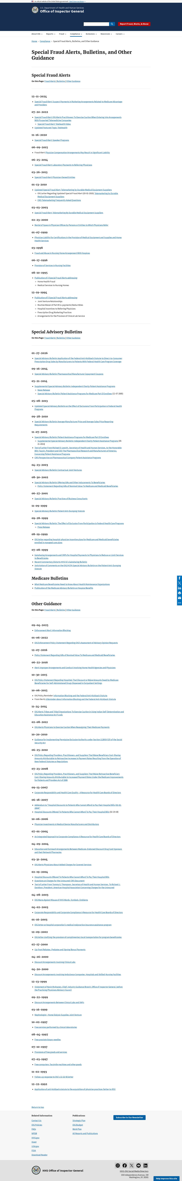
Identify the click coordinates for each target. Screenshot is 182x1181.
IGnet (34, 1142)
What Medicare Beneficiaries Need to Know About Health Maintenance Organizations (72, 584)
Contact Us (36, 1120)
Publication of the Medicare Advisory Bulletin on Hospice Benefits (64, 588)
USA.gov (35, 1146)
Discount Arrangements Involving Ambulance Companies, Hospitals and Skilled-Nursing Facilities (78, 974)
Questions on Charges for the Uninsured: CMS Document (59, 880)
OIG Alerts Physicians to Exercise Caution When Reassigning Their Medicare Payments (72, 727)
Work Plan (77, 1129)
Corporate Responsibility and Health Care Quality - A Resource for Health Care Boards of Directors (78, 792)
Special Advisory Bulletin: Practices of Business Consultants (61, 498)
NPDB (34, 1133)
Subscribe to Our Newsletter (129, 1117)
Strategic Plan (79, 1120)
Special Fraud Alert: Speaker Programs (52, 140)
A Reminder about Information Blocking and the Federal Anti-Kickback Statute (81, 699)
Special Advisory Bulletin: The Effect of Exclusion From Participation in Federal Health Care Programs (79, 523)
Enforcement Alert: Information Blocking (53, 630)
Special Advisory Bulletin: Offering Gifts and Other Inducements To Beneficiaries (70, 482)
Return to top (38, 1107)
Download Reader (39, 1155)
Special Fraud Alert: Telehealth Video (54, 124)
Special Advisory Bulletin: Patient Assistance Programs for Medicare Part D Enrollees (75, 393)
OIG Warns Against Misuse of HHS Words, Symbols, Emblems (61, 900)
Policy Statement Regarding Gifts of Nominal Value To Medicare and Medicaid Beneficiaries (78, 486)
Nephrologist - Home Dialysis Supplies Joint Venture (58, 1014)
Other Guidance (73, 81)
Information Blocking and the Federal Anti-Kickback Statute (80, 695)
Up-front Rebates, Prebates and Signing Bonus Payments (60, 949)
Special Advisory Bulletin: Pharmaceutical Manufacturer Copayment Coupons (69, 374)
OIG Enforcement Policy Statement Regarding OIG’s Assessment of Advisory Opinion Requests (76, 642)
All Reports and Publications (85, 1133)
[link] (179, 578)
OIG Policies (37, 1125)
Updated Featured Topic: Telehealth (51, 127)
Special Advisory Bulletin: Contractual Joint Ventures (58, 470)
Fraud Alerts (49, 81)
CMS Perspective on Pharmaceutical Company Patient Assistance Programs (68, 457)
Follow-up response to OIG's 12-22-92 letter (54, 1077)
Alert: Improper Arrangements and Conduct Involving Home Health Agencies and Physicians (75, 667)
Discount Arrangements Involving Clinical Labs (55, 962)
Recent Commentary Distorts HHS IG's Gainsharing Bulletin (61, 562)
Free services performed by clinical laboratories (56, 1027)
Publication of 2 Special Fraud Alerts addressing (56, 277)
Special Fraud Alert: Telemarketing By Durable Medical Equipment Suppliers (69, 212)
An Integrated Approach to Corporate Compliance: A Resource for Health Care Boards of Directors (77, 836)
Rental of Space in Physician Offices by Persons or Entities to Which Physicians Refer (71, 225)
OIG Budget (78, 1125)
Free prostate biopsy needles (48, 1039)
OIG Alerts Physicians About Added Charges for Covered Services (63, 864)
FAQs (34, 1129)
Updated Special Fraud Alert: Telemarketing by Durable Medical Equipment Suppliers (73, 189)
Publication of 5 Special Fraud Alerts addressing (56, 297)
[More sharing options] (179, 602)
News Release (44, 390)
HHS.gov (35, 1137)
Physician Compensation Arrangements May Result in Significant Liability (77, 152)
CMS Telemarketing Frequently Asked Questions (59, 200)
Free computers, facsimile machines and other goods (58, 1064)
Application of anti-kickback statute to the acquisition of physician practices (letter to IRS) (75, 1089)
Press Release (44, 527)
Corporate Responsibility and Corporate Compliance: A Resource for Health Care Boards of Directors (79, 912)
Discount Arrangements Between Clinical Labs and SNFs (59, 1002)
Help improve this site (166, 1178)
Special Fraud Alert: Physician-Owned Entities (55, 177)
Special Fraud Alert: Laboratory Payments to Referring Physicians (63, 165)
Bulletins (61, 81)
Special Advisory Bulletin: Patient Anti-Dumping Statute (60, 511)
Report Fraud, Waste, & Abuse (134, 24)
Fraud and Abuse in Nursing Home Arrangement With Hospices (62, 253)
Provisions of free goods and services (51, 1052)
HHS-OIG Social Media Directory (134, 1171)
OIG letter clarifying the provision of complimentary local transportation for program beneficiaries (78, 937)
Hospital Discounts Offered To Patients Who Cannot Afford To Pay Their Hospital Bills (72, 812)
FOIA (34, 1150)
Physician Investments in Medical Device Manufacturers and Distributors (67, 824)
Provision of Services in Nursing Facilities (53, 265)
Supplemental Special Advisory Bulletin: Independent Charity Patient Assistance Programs (75, 386)
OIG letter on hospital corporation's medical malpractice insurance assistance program (73, 924)
